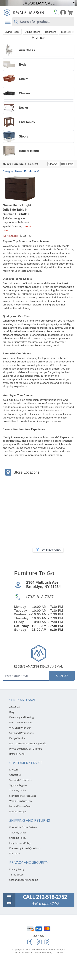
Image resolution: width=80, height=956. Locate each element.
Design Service (17, 738)
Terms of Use (16, 874)
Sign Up (62, 676)
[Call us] (56, 12)
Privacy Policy (16, 869)
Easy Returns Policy (20, 843)
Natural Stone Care (19, 806)
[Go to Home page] (24, 12)
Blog (11, 712)
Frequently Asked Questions (25, 848)
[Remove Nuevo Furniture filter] (38, 171)
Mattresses (67, 31)
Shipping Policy (17, 837)
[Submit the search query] (16, 22)
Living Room (12, 31)
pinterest (47, 942)
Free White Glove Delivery (23, 827)
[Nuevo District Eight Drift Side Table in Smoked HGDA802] (20, 189)
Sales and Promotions (21, 733)
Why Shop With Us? (20, 727)
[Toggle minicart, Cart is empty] (70, 12)
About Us (14, 706)
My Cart (13, 769)
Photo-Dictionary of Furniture (25, 748)
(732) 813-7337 (40, 596)
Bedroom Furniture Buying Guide (27, 743)
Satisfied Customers (20, 780)
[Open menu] (7, 22)
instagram (39, 942)
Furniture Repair (18, 811)
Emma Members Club (21, 722)
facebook (30, 942)
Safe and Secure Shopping (23, 879)
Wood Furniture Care (21, 801)
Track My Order (17, 790)
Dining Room (32, 31)
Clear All (53, 163)
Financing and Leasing (21, 717)
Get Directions (51, 550)
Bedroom (50, 31)
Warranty (14, 853)
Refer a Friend (17, 754)
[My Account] (63, 12)
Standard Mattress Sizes (22, 795)
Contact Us (15, 774)
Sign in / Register (18, 785)
